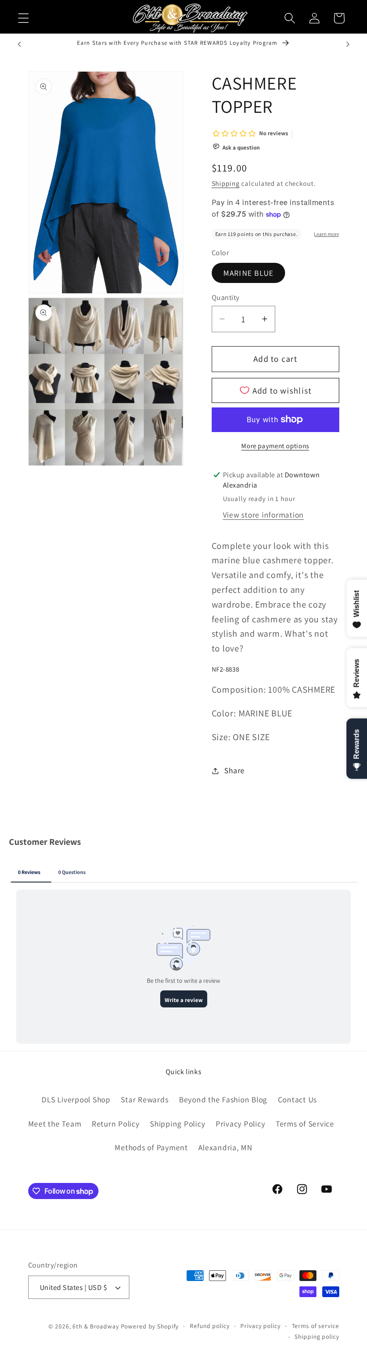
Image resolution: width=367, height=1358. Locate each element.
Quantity (225, 297)
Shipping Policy (177, 1123)
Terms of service (315, 1326)
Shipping (226, 183)
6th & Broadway (96, 1326)
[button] (23, 18)
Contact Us (297, 1099)
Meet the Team (54, 1123)
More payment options (275, 445)
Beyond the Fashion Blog (223, 1099)
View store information (263, 515)
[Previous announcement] (19, 44)
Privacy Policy (240, 1123)
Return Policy (116, 1123)
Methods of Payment (151, 1147)
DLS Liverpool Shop (76, 1099)
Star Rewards (144, 1099)
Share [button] (234, 770)
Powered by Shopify (150, 1326)
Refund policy (209, 1326)
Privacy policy (260, 1326)
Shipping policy (316, 1336)
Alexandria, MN (225, 1147)
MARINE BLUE (248, 273)
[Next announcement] (348, 44)
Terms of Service (305, 1123)
